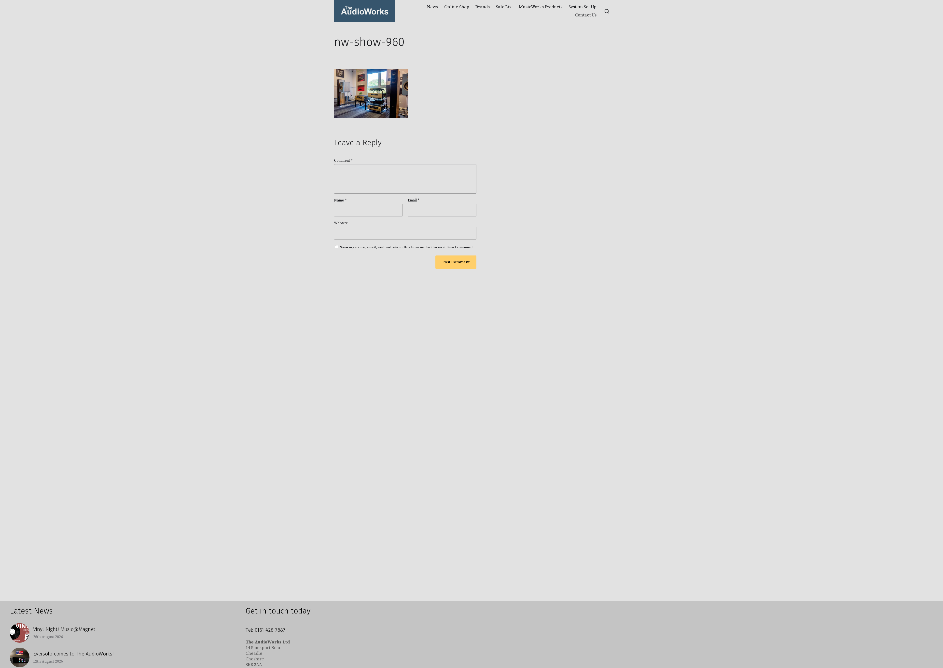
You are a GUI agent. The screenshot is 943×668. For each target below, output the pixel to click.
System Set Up (582, 7)
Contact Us (585, 15)
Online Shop (456, 7)
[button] (606, 11)
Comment (343, 161)
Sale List (504, 7)
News (432, 7)
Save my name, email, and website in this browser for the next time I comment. (407, 247)
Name (340, 201)
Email (413, 201)
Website (341, 223)
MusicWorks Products (540, 7)
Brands (482, 7)
